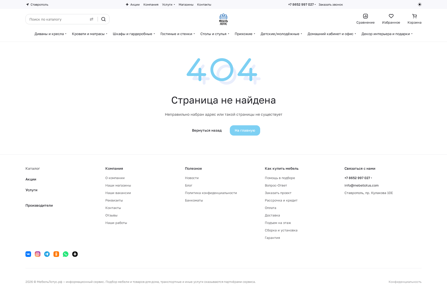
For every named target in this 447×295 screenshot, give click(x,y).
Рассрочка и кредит (281, 200)
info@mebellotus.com (361, 185)
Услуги (31, 190)
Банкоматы (194, 200)
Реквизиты (114, 200)
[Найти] (103, 19)
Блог (188, 185)
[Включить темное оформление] (420, 4)
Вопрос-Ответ (276, 185)
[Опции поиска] (91, 19)
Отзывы (111, 215)
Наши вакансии (118, 193)
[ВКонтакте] (28, 254)
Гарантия (272, 238)
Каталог (32, 168)
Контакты (113, 208)
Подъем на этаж (278, 223)
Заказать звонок (331, 4)
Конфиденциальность (405, 282)
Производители (39, 205)
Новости (192, 178)
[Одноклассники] (56, 254)
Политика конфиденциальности (211, 193)
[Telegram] (47, 254)
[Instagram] (37, 254)
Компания (114, 168)
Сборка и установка (281, 230)
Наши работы (116, 223)
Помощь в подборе (280, 178)
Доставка (272, 215)
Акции (30, 179)
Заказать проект (278, 193)
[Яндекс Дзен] (75, 254)
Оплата (270, 208)
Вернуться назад (207, 130)
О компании (115, 178)
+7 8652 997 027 (301, 4)
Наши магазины (118, 185)
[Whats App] (65, 254)
